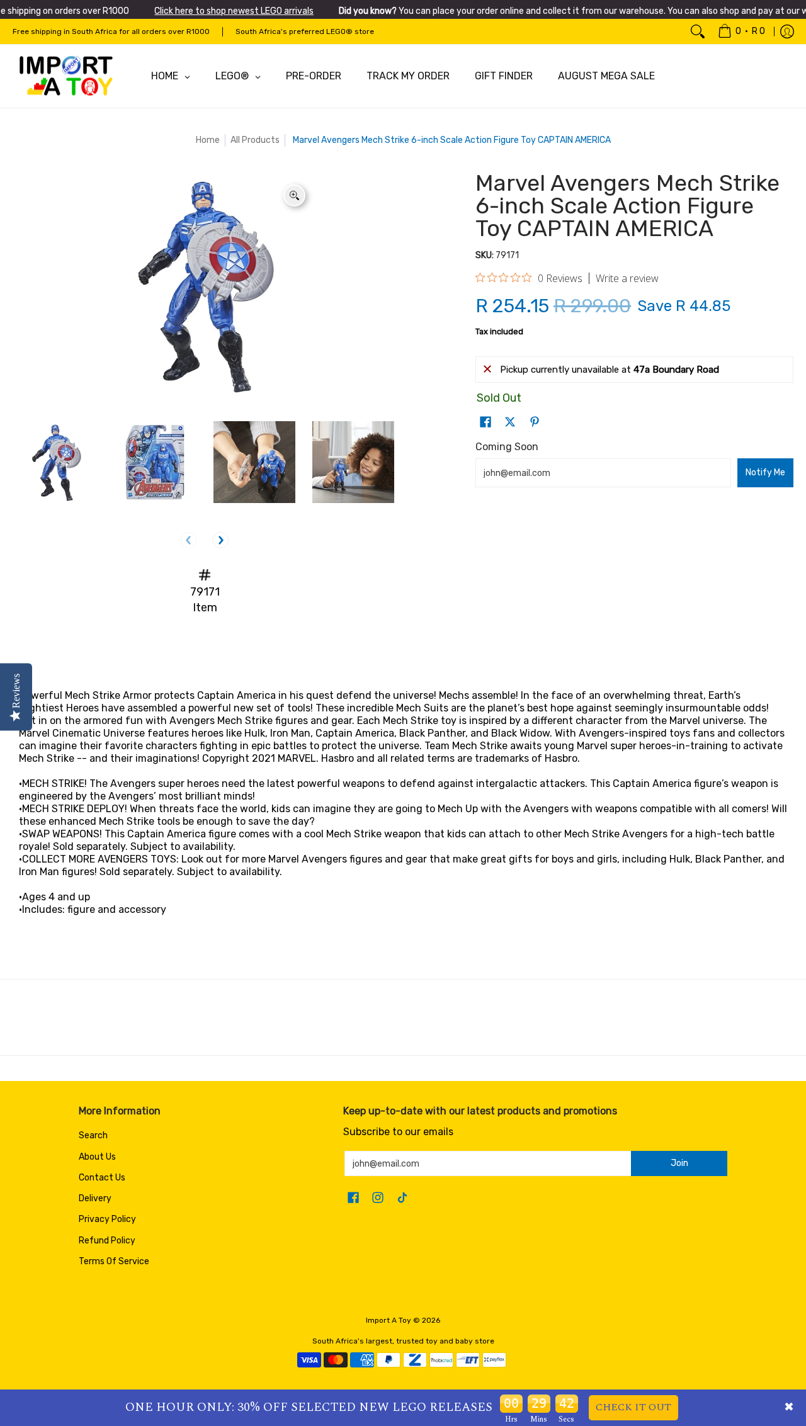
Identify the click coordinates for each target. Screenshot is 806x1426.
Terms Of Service (114, 1261)
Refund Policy (107, 1240)
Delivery (95, 1198)
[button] (485, 422)
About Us (97, 1157)
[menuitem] (741, 31)
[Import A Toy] (66, 76)
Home (208, 140)
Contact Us (102, 1177)
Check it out (633, 1407)
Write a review (627, 278)
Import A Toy (388, 1320)
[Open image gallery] (294, 195)
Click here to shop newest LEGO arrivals (234, 11)
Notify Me (765, 472)
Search (93, 1135)
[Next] (220, 540)
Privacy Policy (107, 1219)
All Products (255, 140)
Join (679, 1163)
